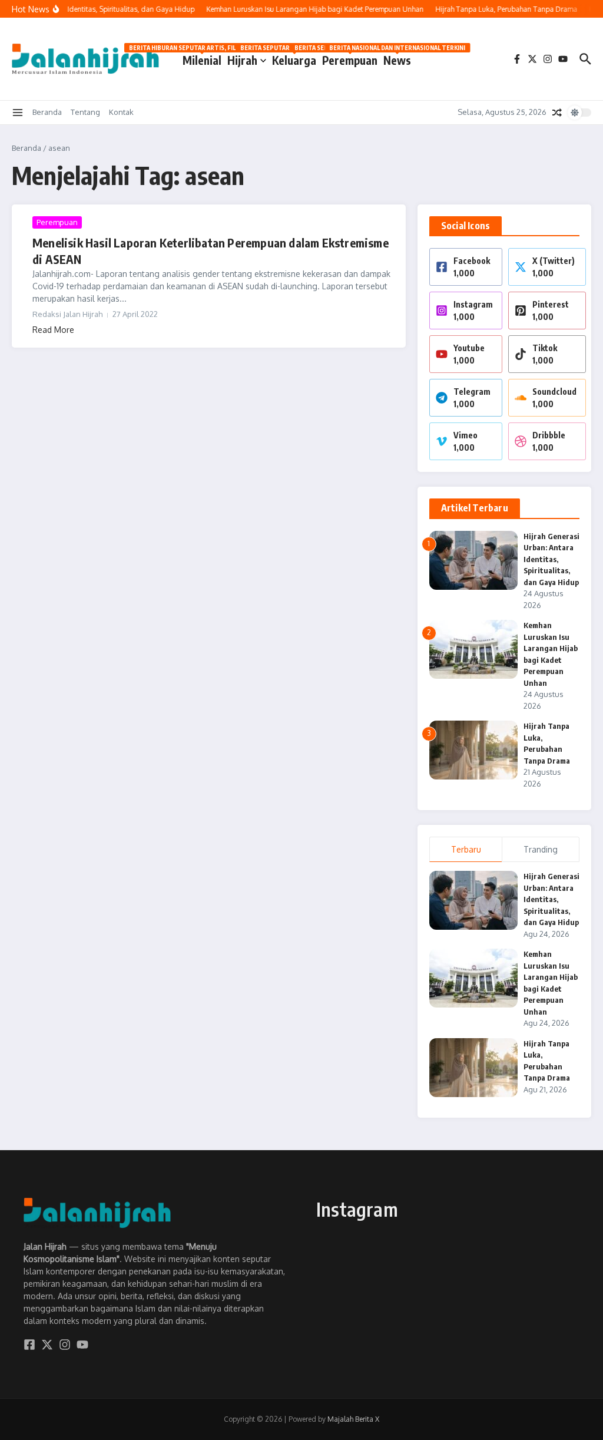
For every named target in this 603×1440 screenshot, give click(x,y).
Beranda (47, 112)
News (397, 58)
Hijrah (242, 60)
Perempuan (349, 58)
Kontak (121, 112)
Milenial (202, 58)
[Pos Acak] (557, 112)
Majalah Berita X (353, 1419)
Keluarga (294, 58)
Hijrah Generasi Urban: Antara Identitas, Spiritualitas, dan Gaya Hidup (551, 559)
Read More (53, 330)
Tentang (85, 112)
